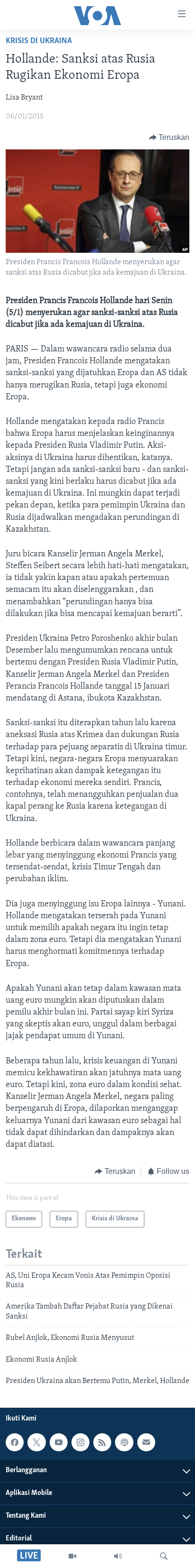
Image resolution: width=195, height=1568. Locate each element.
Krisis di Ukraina (39, 41)
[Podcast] (124, 1442)
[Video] (72, 1556)
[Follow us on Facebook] (15, 1442)
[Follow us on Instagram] (80, 1442)
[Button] (169, 137)
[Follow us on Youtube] (59, 1442)
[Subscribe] (146, 1442)
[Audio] (118, 1556)
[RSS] (102, 1442)
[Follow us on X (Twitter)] (36, 1442)
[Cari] (164, 1556)
